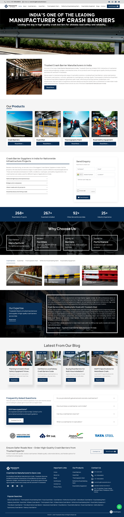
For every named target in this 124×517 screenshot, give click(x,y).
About (25, 6)
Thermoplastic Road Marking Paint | (31, 500)
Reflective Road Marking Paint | (81, 502)
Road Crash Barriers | (87, 505)
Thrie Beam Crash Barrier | (15, 505)
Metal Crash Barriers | (13, 500)
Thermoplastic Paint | (47, 502)
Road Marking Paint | (99, 500)
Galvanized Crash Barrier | (50, 505)
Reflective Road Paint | (70, 500)
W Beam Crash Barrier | (33, 502)
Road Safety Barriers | (74, 505)
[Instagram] (112, 2)
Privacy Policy (58, 487)
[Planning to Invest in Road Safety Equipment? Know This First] (19, 358)
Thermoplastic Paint (53, 6)
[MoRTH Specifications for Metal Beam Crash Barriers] (105, 358)
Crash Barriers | (58, 500)
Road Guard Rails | (47, 500)
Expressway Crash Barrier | (15, 507)
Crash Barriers (32, 6)
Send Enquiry (112, 6)
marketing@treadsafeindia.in (38, 2)
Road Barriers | (63, 505)
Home (20, 6)
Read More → (19, 144)
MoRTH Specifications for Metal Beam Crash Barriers (104, 370)
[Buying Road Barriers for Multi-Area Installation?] (76, 358)
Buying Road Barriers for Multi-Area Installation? (75, 370)
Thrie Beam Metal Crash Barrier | (32, 505)
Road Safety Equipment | (98, 502)
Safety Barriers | (98, 505)
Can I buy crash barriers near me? (68, 414)
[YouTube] (119, 2)
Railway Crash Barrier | (30, 507)
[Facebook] (109, 2)
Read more (12, 320)
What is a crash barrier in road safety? (69, 422)
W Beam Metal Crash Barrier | (62, 502)
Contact (103, 6)
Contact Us (15, 420)
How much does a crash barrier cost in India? (72, 406)
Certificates (57, 481)
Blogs (97, 6)
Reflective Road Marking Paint (70, 6)
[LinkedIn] (115, 2)
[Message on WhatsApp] (119, 506)
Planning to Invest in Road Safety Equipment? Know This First (19, 370)
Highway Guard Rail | (13, 502)
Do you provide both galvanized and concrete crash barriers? (77, 398)
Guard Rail (42, 6)
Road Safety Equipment (88, 6)
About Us (56, 475)
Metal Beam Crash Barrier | (85, 500)
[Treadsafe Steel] (10, 6)
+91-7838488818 (16, 2)
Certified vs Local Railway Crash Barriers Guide (47, 370)
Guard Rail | (23, 502)
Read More (50, 87)
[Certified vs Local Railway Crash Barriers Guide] (48, 358)
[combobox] (79, 174)
